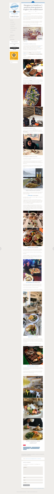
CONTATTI (11, 32)
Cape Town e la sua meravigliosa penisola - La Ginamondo (33, 458)
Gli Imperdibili (12, 26)
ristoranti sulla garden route (35, 448)
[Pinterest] (18, 16)
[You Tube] (14, 16)
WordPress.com (34, 491)
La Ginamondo (14, 13)
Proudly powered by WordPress (21, 491)
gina (36, 11)
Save (24, 445)
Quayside (29, 247)
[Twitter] (16, 16)
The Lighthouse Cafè (30, 282)
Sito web (25, 482)
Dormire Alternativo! (13, 28)
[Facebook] (12, 16)
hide (26, 41)
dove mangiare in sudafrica (36, 447)
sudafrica (25, 449)
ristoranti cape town (27, 448)
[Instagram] (11, 16)
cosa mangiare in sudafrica (27, 447)
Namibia (39, 46)
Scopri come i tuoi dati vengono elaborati (38, 488)
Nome (25, 477)
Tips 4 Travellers (12, 30)
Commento (25, 468)
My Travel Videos (12, 24)
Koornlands (30, 195)
